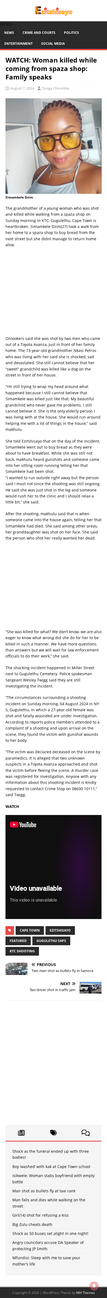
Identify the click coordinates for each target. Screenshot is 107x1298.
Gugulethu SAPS (51, 940)
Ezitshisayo (60, 930)
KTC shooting (22, 951)
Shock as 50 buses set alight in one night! (50, 1233)
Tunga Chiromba (55, 88)
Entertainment (18, 43)
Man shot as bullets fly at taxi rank (43, 1190)
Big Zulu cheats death (32, 1224)
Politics (71, 32)
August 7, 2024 (22, 88)
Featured (18, 940)
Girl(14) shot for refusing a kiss (40, 1215)
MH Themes (85, 1292)
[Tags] (54, 1133)
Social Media (53, 43)
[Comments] (85, 1133)
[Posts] (21, 1133)
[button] (6, 24)
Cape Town (30, 930)
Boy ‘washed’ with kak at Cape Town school (51, 1166)
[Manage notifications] (94, 1286)
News (9, 32)
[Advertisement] (53, 293)
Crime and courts (38, 32)
